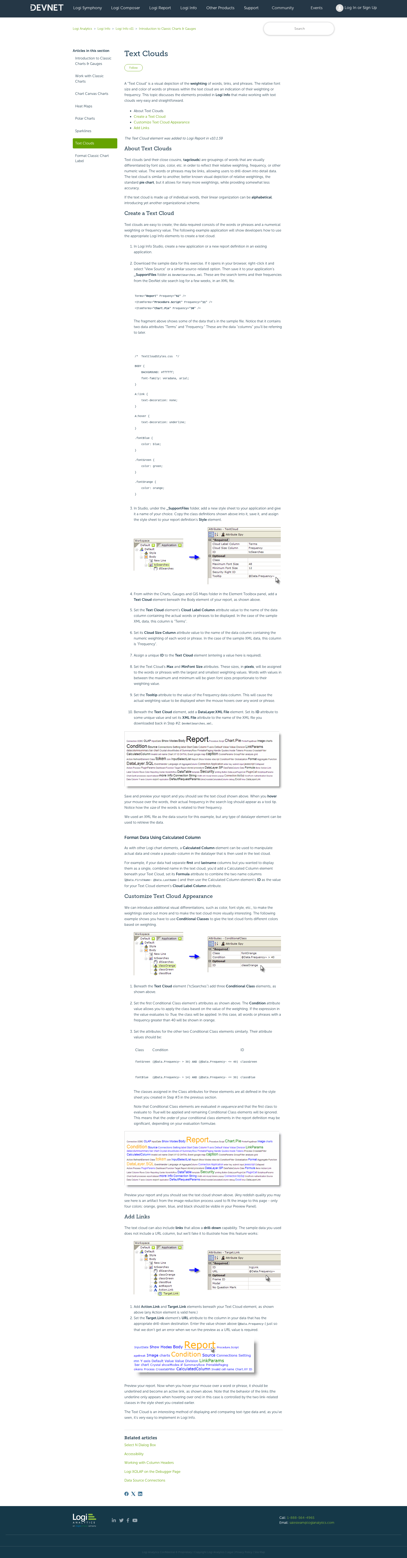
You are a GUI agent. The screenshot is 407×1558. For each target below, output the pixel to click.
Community (283, 7)
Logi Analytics (82, 28)
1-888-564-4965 (300, 1518)
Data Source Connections (144, 1480)
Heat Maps (83, 106)
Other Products (220, 7)
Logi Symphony (87, 7)
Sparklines (83, 131)
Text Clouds (84, 143)
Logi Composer (125, 7)
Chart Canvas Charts (91, 94)
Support (251, 7)
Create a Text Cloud (150, 116)
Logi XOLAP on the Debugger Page (152, 1472)
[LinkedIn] (140, 1494)
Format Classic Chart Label (92, 158)
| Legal (229, 1552)
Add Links (141, 128)
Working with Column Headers (149, 1463)
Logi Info (188, 7)
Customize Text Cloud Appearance (162, 122)
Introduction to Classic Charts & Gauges (167, 28)
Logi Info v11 (125, 28)
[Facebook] (126, 1494)
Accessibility (133, 1454)
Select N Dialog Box (140, 1445)
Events (317, 7)
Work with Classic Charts (89, 79)
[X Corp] (133, 1494)
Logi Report (160, 7)
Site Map (259, 1552)
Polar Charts (85, 118)
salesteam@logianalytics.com (311, 1522)
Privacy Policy (243, 1552)
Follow (133, 67)
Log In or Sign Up (360, 7)
